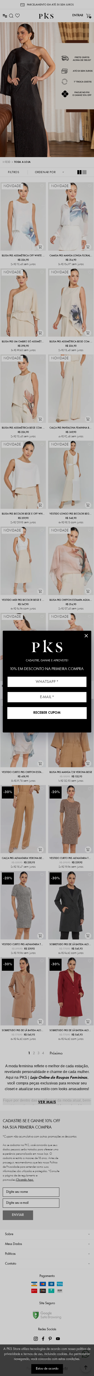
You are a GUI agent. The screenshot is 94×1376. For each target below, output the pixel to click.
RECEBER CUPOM (46, 713)
